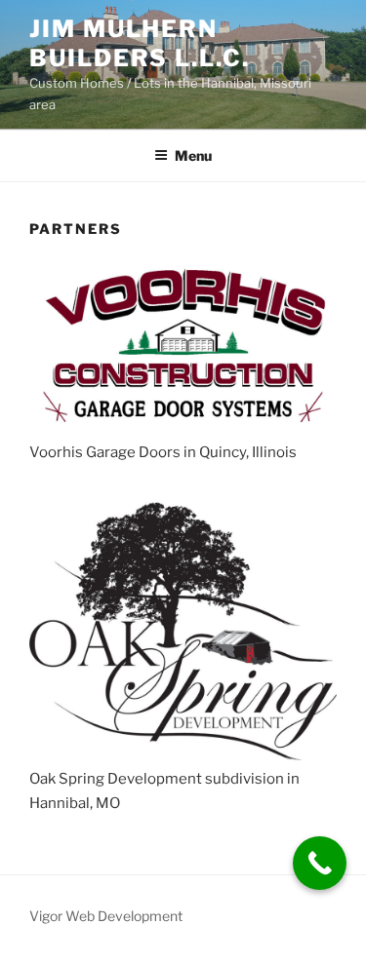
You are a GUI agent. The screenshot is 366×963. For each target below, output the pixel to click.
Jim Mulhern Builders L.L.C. (139, 43)
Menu (193, 155)
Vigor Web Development (106, 915)
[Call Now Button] (319, 863)
